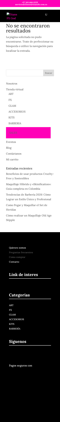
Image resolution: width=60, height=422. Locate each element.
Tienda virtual (15, 89)
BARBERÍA (14, 328)
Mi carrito (12, 159)
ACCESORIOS (17, 111)
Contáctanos (14, 153)
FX (10, 100)
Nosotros (11, 83)
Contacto (14, 261)
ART (11, 94)
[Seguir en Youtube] (27, 354)
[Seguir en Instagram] (20, 354)
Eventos (11, 142)
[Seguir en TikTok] (34, 353)
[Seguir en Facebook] (12, 354)
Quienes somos (17, 247)
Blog (9, 147)
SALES (13, 132)
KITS (11, 117)
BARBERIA (14, 123)
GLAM (12, 105)
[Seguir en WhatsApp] (41, 354)
